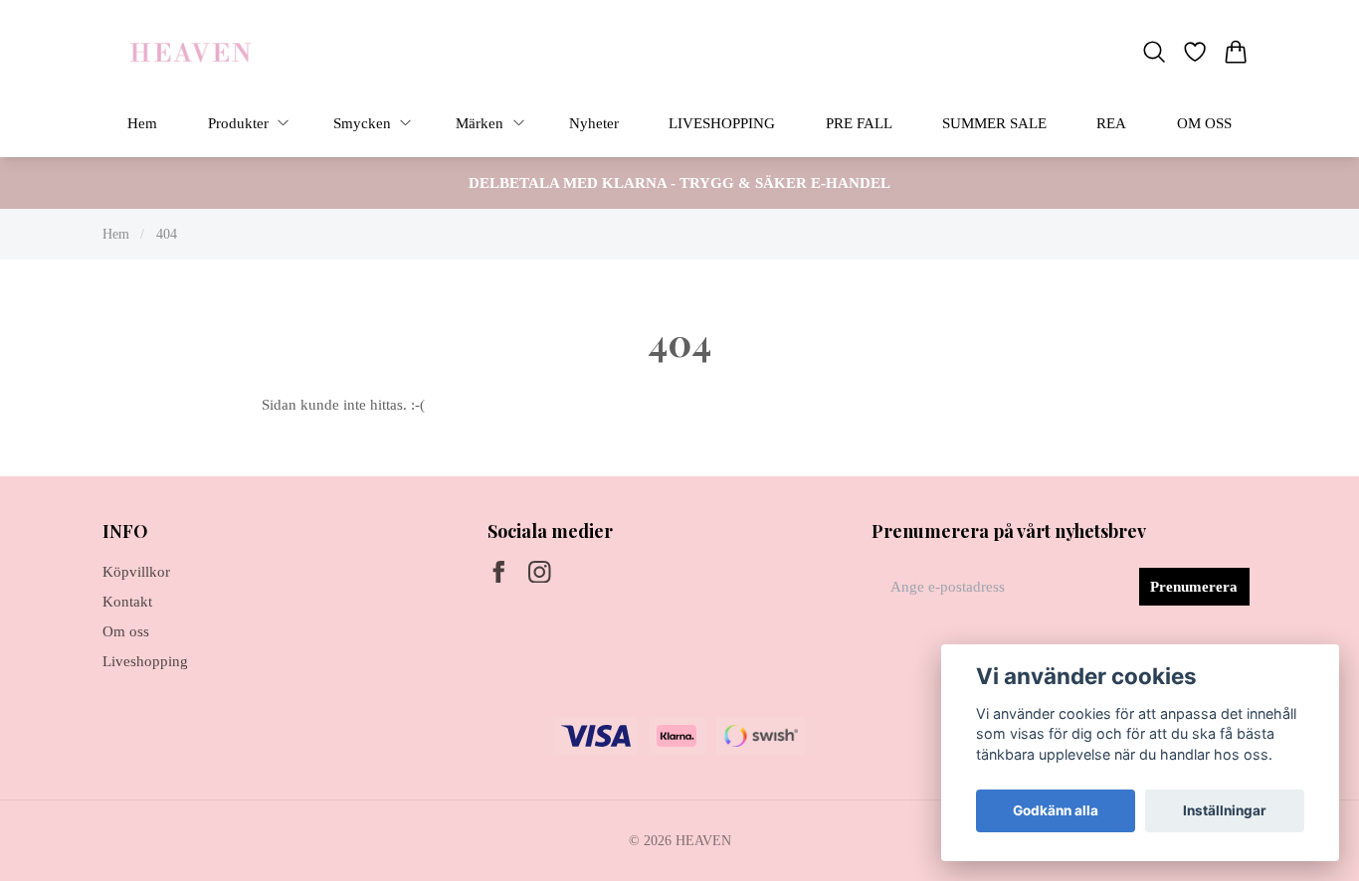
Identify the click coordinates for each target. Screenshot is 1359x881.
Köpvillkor (136, 572)
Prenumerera (1194, 587)
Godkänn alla (1055, 810)
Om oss (125, 631)
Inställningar (1224, 810)
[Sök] (1153, 52)
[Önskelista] (1195, 52)
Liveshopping (145, 661)
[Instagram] (539, 572)
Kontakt (127, 602)
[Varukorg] (1236, 52)
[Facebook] (498, 572)
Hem (115, 234)
